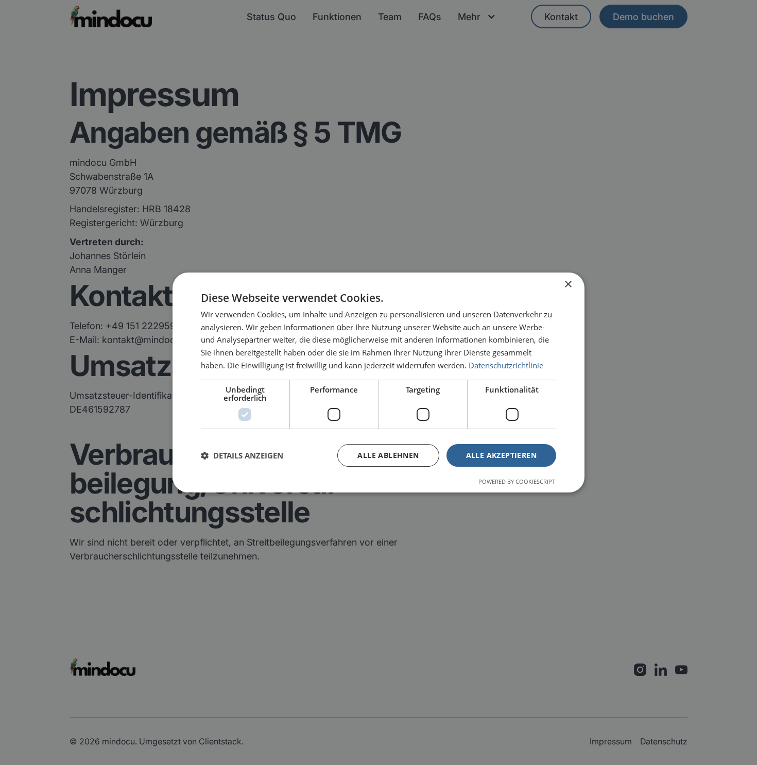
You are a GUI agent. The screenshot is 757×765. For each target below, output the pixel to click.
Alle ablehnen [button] (388, 455)
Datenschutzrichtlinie (506, 365)
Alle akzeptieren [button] (501, 455)
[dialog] (378, 383)
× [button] (568, 284)
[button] (242, 455)
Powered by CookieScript (516, 481)
